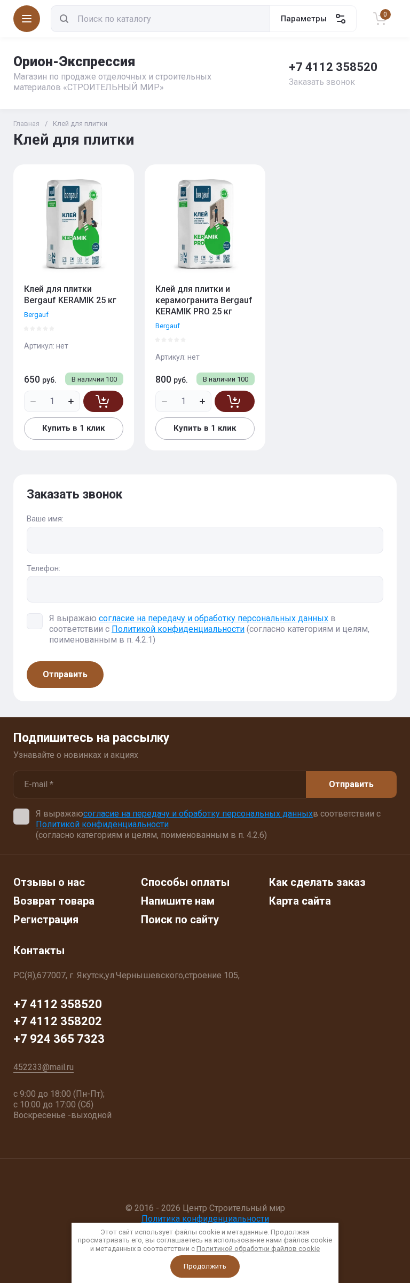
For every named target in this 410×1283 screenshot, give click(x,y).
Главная (26, 124)
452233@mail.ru (43, 1067)
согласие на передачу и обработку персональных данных (213, 618)
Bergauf (36, 315)
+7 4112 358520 (333, 67)
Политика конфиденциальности (205, 1219)
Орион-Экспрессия (74, 61)
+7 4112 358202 (57, 1021)
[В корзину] (103, 401)
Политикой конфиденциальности (178, 629)
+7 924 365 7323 (59, 1039)
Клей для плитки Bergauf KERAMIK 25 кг (70, 294)
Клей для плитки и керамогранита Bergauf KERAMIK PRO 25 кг (204, 300)
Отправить (65, 674)
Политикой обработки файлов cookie (258, 1249)
